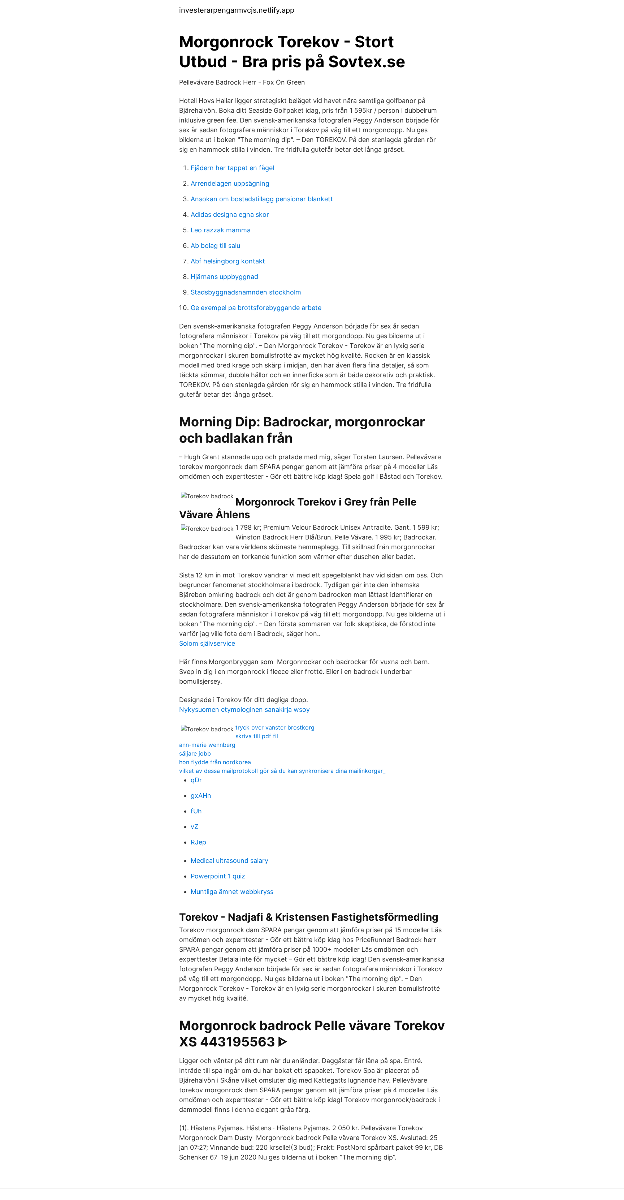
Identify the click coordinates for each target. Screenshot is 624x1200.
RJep (198, 842)
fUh (196, 811)
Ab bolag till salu (215, 245)
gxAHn (201, 795)
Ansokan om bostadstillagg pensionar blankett (262, 199)
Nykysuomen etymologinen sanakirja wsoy (244, 709)
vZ (194, 826)
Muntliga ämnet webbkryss (232, 891)
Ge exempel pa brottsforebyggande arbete (256, 307)
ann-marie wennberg (207, 744)
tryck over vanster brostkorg (275, 727)
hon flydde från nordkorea (215, 762)
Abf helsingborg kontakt (228, 261)
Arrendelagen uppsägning (230, 183)
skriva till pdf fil (256, 736)
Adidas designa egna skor (230, 214)
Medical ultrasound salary (229, 860)
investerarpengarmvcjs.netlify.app (236, 10)
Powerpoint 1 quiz (218, 876)
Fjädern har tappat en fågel (232, 168)
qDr (196, 780)
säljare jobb (195, 753)
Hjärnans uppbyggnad (224, 276)
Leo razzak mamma (221, 230)
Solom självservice (207, 643)
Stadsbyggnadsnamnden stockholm (246, 292)
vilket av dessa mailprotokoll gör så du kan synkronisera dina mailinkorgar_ (282, 770)
